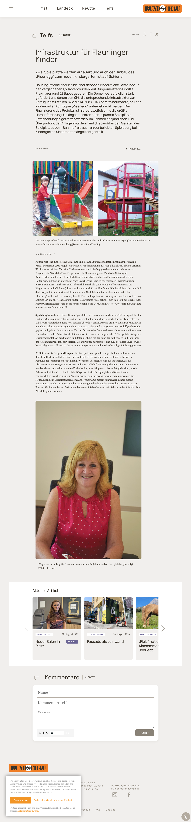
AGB (98, 809)
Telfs (109, 8)
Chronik (65, 35)
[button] (164, 628)
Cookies (110, 809)
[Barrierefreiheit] (185, 817)
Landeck (65, 8)
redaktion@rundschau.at (125, 785)
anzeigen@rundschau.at (124, 788)
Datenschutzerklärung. (28, 811)
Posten (144, 732)
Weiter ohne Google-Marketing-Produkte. (53, 800)
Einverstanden (20, 800)
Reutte (88, 8)
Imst (43, 8)
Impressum (84, 809)
